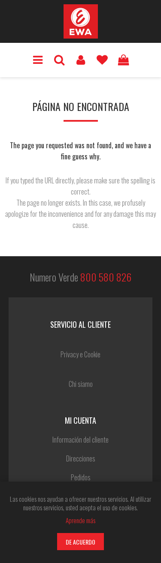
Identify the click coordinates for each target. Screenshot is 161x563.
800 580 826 (105, 276)
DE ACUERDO (80, 541)
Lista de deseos (102, 60)
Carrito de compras (123, 60)
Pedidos (81, 477)
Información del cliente (80, 439)
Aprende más (80, 520)
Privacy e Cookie (80, 354)
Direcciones (80, 458)
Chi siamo (81, 384)
